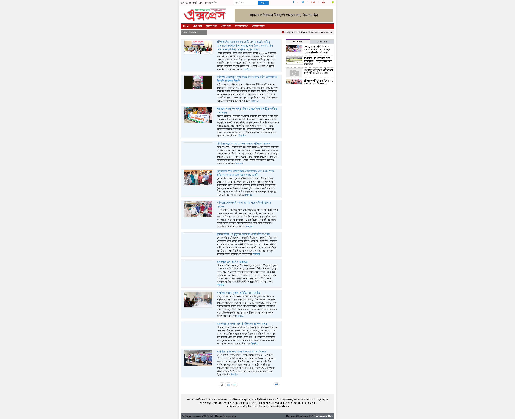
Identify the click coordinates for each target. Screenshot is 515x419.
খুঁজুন (263, 3)
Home (186, 26)
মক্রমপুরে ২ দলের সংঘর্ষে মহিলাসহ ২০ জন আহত (242, 323)
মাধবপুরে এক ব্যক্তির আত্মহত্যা (232, 262)
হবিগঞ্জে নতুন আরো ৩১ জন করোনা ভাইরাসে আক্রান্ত (243, 143)
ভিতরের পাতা (211, 26)
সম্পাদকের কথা (241, 26)
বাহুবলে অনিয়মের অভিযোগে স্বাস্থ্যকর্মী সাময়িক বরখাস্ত (318, 71)
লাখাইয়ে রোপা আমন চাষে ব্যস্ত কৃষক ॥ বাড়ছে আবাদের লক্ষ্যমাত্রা (318, 61)
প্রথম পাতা (197, 26)
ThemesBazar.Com (323, 416)
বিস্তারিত (247, 69)
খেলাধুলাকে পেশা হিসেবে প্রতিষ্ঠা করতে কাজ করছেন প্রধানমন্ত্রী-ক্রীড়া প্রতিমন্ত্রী (309, 32)
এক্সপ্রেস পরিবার (258, 26)
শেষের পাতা (226, 26)
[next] (235, 385)
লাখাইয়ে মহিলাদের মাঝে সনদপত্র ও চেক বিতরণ (241, 351)
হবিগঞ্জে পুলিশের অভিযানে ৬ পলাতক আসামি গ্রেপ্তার (318, 82)
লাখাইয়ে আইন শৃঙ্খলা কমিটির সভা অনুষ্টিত (238, 293)
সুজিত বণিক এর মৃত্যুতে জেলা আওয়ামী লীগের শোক (243, 234)
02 (228, 384)
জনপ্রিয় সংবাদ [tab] (322, 42)
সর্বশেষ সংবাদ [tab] (297, 42)
